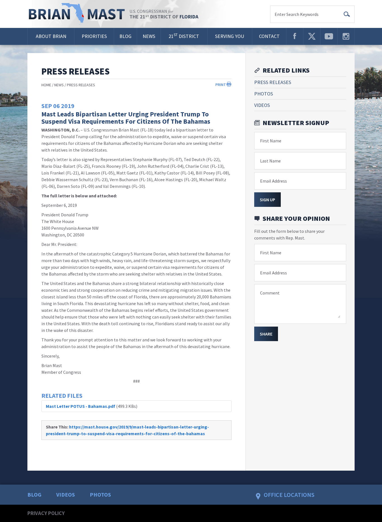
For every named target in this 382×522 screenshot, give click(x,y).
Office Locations (289, 495)
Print (220, 84)
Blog (125, 36)
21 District (184, 35)
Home (46, 84)
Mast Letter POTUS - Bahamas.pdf (80, 406)
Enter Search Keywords (297, 14)
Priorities (94, 36)
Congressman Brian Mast (78, 14)
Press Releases (81, 84)
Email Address (273, 181)
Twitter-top (311, 36)
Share (266, 334)
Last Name (270, 161)
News (149, 36)
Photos (263, 93)
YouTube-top (328, 36)
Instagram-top (346, 36)
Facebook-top (294, 36)
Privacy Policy (46, 513)
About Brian (51, 36)
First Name (270, 140)
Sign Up (267, 199)
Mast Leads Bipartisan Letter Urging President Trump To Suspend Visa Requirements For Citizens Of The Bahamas (125, 118)
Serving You (229, 36)
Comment (270, 293)
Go (346, 14)
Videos (262, 105)
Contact (269, 36)
